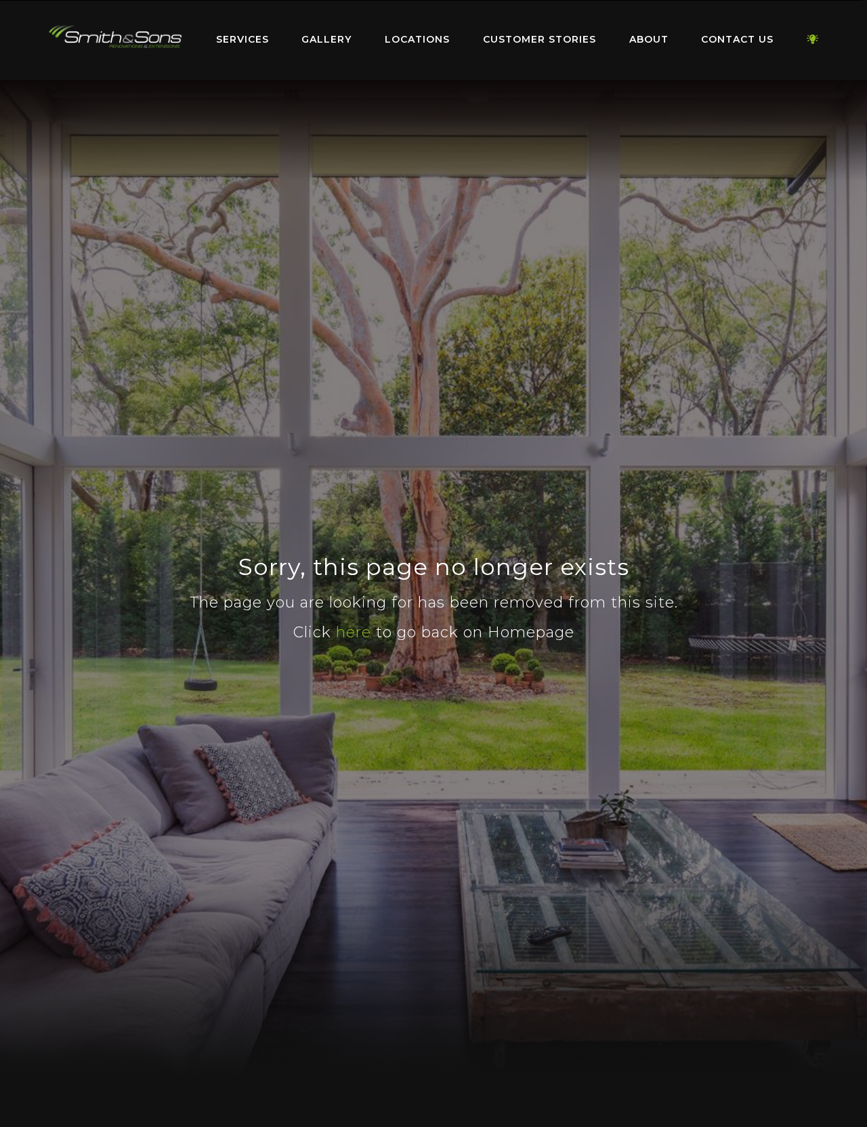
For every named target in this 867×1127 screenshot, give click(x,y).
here (353, 632)
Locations (417, 39)
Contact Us (737, 39)
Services (242, 39)
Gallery (326, 39)
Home (115, 37)
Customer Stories (539, 39)
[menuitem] (115, 40)
